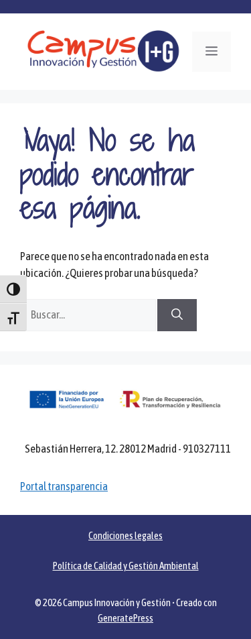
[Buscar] (177, 315)
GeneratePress (125, 618)
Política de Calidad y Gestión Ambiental (126, 565)
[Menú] (211, 52)
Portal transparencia (64, 486)
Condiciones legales (125, 535)
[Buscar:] (88, 314)
